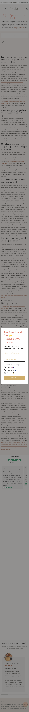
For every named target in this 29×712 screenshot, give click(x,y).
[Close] (26, 330)
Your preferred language (12, 365)
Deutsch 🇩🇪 (10, 373)
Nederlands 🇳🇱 (11, 370)
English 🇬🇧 (10, 367)
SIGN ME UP (14, 378)
